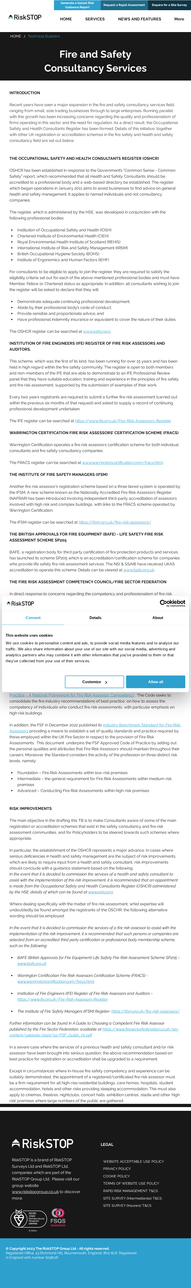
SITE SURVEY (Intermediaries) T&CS (132, 1198)
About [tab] (157, 618)
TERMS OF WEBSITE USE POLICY (131, 1183)
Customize (91, 682)
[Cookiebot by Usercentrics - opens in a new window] (163, 603)
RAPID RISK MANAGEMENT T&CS (130, 1191)
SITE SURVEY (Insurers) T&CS (127, 1205)
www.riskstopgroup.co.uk (35, 1191)
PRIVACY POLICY (117, 1169)
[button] (95, 19)
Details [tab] (96, 618)
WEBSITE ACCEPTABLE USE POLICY (133, 1161)
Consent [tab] (33, 618)
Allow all (155, 682)
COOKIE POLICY (116, 1176)
